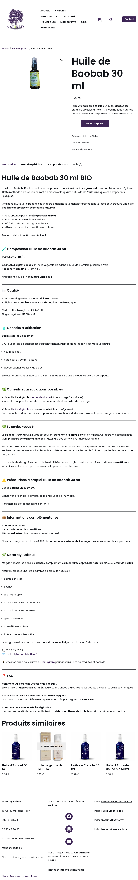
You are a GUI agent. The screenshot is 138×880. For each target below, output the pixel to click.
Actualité (69, 16)
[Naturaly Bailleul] (15, 19)
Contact (129, 19)
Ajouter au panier (94, 123)
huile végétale (20, 409)
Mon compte (68, 22)
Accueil (45, 10)
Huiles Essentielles (112, 810)
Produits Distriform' (112, 820)
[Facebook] (69, 816)
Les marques (48, 22)
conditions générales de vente (25, 857)
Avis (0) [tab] (77, 164)
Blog (84, 22)
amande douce (41, 397)
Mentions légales (12, 848)
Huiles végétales (19, 48)
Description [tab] (9, 164)
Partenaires (47, 27)
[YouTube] (69, 841)
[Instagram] (69, 829)
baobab (85, 143)
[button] (61, 59)
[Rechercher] (110, 19)
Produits (60, 10)
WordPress (31, 876)
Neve (5, 876)
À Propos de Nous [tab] (57, 164)
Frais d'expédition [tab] (31, 164)
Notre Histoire (49, 16)
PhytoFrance (86, 149)
